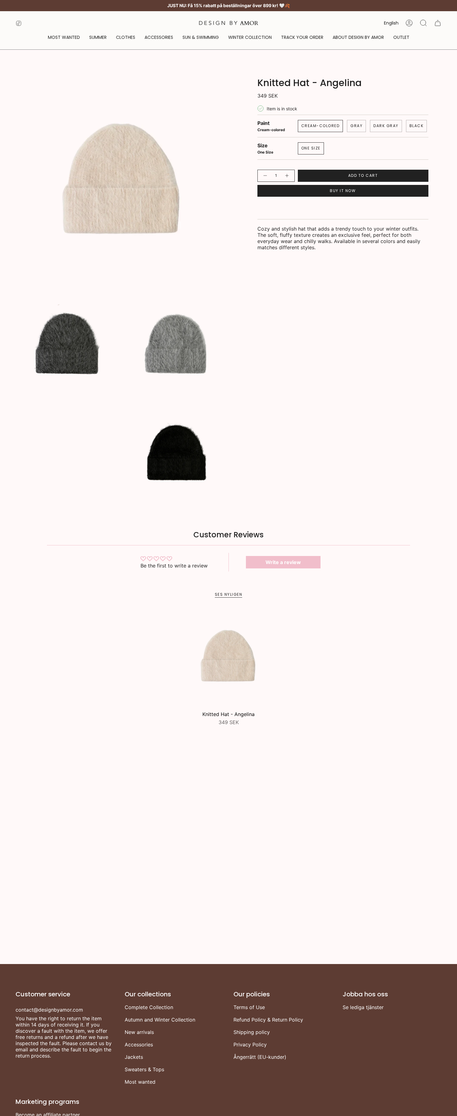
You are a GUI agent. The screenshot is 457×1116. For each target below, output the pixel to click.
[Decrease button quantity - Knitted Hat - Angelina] (264, 176)
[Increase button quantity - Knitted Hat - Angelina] (287, 176)
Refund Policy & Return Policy (268, 1020)
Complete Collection (149, 1007)
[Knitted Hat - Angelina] (228, 658)
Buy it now (343, 190)
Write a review (283, 562)
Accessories (139, 1044)
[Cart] (438, 23)
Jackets (134, 1057)
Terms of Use (249, 1007)
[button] (125, 37)
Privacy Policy (250, 1044)
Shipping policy (251, 1032)
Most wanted (140, 1082)
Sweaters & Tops (144, 1069)
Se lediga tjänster (363, 1007)
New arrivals (139, 1032)
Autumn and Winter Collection (160, 1020)
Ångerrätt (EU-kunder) (259, 1057)
